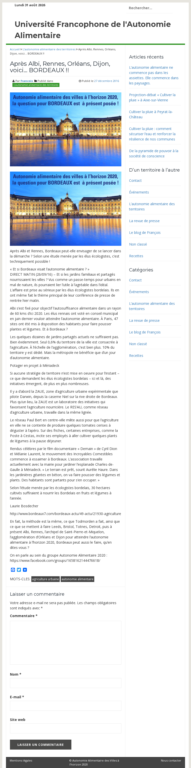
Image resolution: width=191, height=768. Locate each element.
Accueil (15, 49)
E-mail (17, 697)
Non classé (138, 244)
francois (27, 81)
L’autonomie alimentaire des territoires (49, 49)
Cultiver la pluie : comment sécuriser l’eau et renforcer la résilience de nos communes (152, 133)
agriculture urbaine (45, 579)
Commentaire (24, 615)
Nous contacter (171, 760)
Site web (17, 719)
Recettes (136, 256)
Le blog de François (145, 232)
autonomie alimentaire (77, 579)
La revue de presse (144, 220)
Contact (135, 180)
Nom (15, 674)
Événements (139, 192)
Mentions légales (21, 760)
